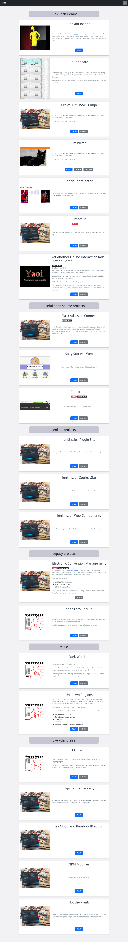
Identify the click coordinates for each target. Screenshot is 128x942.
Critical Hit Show (67, 195)
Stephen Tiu (74, 570)
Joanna (76, 34)
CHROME (88, 169)
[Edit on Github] (125, 3)
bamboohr (67, 329)
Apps (3, 2)
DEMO (79, 50)
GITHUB (83, 131)
